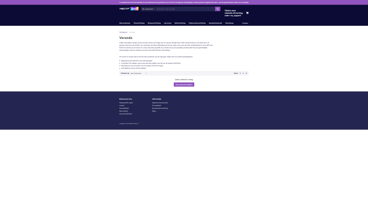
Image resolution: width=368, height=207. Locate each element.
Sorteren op (125, 73)
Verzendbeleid (124, 108)
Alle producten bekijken (184, 84)
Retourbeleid (123, 111)
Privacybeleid (156, 105)
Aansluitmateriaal (215, 23)
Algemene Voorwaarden (160, 103)
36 (243, 73)
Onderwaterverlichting (197, 23)
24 (240, 73)
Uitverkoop (229, 23)
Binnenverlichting (154, 23)
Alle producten (124, 23)
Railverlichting (180, 23)
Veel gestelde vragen (126, 103)
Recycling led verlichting (160, 108)
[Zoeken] (217, 9)
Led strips (167, 23)
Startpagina (123, 32)
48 (246, 73)
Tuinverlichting (139, 23)
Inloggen (245, 23)
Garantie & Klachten (125, 114)
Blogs (154, 111)
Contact (121, 105)
